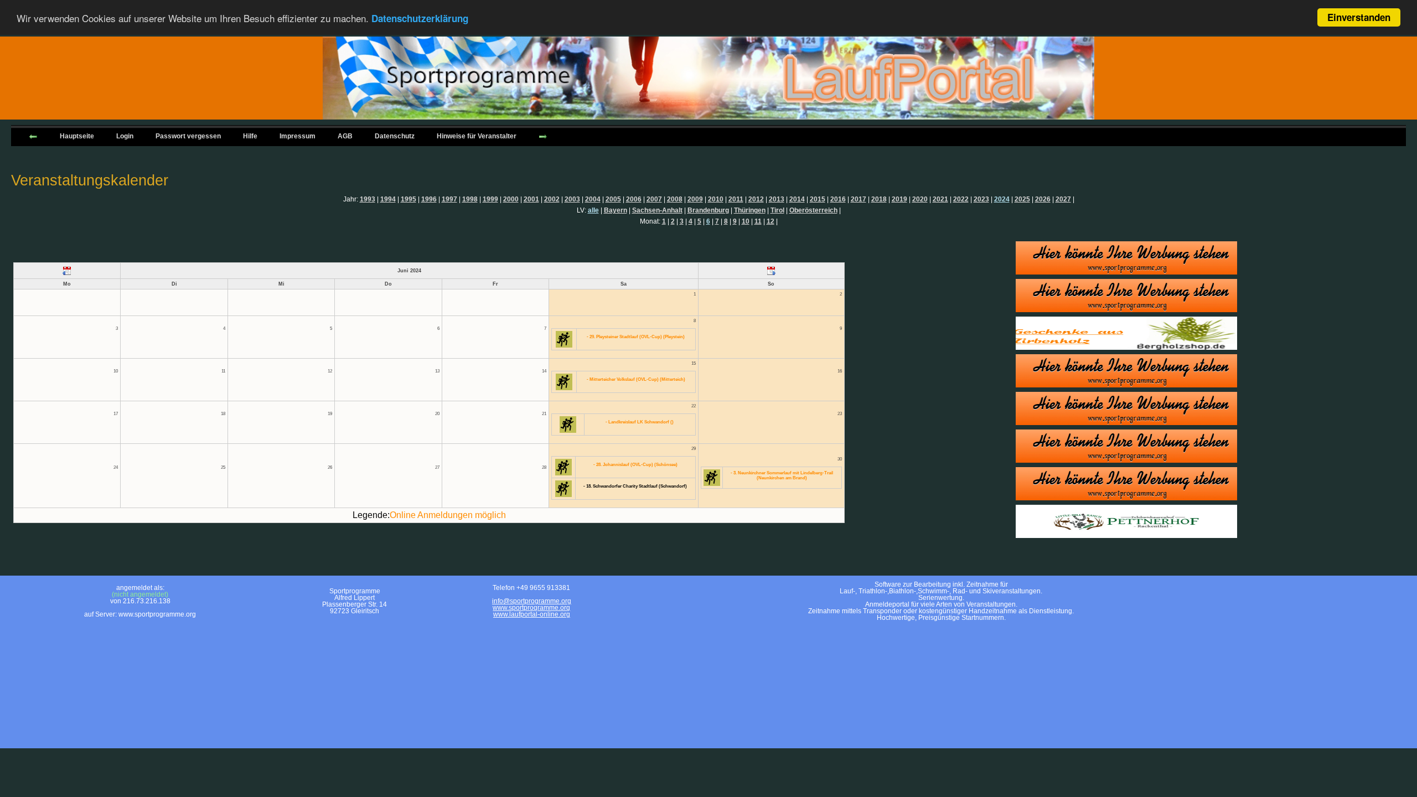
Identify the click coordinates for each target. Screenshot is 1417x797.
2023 (981, 199)
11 (758, 221)
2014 (797, 199)
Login (124, 136)
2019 (899, 199)
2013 (776, 199)
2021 (940, 199)
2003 (572, 199)
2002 (552, 199)
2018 (879, 199)
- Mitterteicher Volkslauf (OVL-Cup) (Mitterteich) (636, 379)
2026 (1043, 199)
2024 (1002, 199)
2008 (674, 199)
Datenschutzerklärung (419, 18)
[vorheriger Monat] (67, 270)
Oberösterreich (813, 210)
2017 (858, 199)
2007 (654, 199)
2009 (695, 199)
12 (770, 221)
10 (745, 221)
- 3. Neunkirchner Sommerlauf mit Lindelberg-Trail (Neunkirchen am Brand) (782, 475)
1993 (367, 199)
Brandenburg (708, 210)
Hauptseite (77, 136)
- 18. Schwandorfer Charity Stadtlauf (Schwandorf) (635, 486)
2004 (593, 199)
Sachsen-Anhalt (657, 210)
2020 (920, 199)
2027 (1063, 199)
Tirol (777, 210)
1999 (490, 199)
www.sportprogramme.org (531, 607)
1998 (470, 199)
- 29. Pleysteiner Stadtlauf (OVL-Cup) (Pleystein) (636, 336)
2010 (715, 199)
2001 (531, 199)
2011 (735, 199)
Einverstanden (1358, 17)
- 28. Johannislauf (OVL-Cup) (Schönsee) (635, 464)
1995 (408, 199)
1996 (429, 199)
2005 (613, 199)
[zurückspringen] (33, 136)
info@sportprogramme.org (531, 601)
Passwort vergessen (188, 136)
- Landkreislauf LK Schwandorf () (640, 422)
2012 (756, 199)
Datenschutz (395, 136)
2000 (511, 199)
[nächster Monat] (771, 270)
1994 (388, 199)
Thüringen (750, 210)
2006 (634, 199)
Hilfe (250, 136)
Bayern (615, 210)
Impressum (298, 136)
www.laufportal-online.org (531, 614)
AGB (345, 136)
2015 (817, 199)
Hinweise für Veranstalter (476, 136)
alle (593, 210)
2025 (1022, 199)
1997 (449, 199)
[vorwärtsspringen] (543, 136)
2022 (961, 199)
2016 (838, 199)
